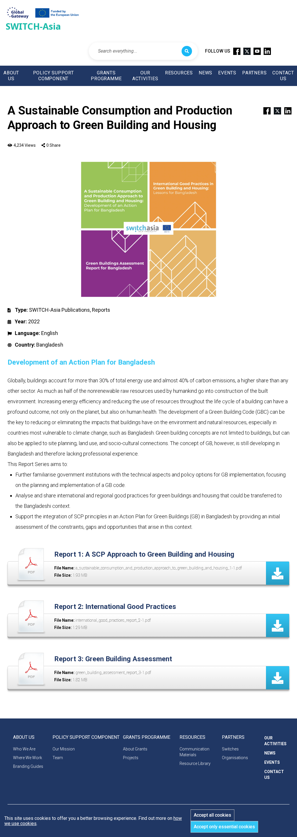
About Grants (135, 749)
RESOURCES (179, 73)
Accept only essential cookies (224, 826)
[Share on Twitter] (275, 110)
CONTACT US (283, 75)
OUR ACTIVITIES (145, 75)
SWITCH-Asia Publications (59, 310)
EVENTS (227, 73)
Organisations (235, 757)
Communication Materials (194, 752)
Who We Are (24, 749)
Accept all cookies (212, 815)
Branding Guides (28, 766)
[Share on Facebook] (264, 110)
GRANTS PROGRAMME (106, 75)
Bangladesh (49, 345)
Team (57, 757)
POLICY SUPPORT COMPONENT (53, 75)
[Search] (187, 51)
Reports (101, 310)
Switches (230, 749)
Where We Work (27, 757)
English (49, 333)
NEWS (205, 73)
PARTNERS (254, 73)
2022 (34, 321)
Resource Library (195, 763)
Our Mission (63, 749)
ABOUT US (11, 75)
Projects (130, 757)
